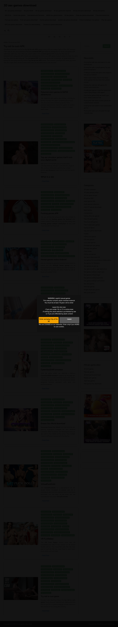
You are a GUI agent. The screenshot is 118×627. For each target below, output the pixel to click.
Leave (69, 319)
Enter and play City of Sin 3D (48, 320)
